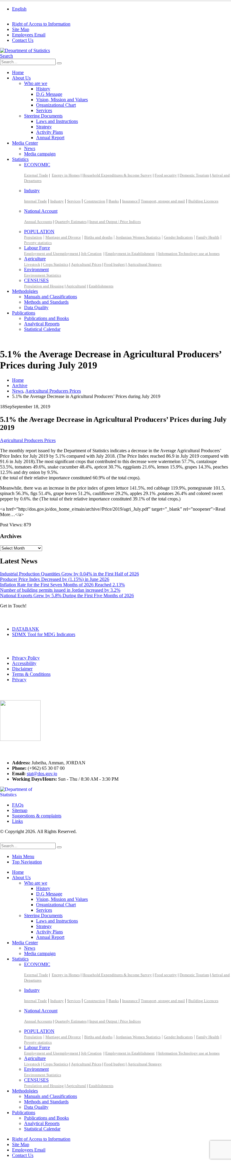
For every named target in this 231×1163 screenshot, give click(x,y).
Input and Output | (104, 221)
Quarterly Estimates (71, 221)
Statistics (20, 159)
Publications (23, 312)
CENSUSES (36, 280)
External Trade (36, 175)
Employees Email (28, 34)
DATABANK (25, 629)
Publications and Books (46, 318)
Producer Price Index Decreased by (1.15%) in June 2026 (54, 579)
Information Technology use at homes (189, 253)
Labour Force (37, 247)
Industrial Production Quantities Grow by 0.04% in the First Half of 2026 (69, 573)
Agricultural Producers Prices (28, 440)
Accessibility (24, 663)
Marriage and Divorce (63, 237)
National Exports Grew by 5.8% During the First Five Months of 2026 (67, 595)
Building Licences (203, 201)
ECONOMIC (37, 164)
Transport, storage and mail (163, 201)
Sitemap (19, 810)
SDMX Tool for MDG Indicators (43, 634)
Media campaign (40, 153)
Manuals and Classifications (50, 296)
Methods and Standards (46, 302)
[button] (6, 55)
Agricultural (76, 286)
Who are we (35, 83)
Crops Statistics (55, 264)
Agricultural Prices (86, 264)
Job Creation (91, 253)
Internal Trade (35, 201)
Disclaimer (22, 668)
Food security (166, 175)
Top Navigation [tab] (27, 861)
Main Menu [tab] (23, 856)
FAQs (17, 804)
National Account (40, 211)
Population (33, 237)
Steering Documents (43, 115)
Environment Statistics (42, 275)
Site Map (20, 29)
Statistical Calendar (42, 329)
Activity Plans (49, 132)
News (29, 148)
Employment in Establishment (130, 253)
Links (17, 821)
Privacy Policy (26, 657)
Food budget (114, 264)
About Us (21, 77)
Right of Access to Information (41, 24)
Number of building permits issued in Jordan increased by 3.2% (60, 590)
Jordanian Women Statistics (138, 237)
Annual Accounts (38, 221)
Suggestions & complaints (36, 815)
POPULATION (39, 231)
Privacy (19, 679)
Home (18, 72)
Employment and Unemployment (51, 253)
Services (44, 110)
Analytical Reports (42, 323)
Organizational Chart (56, 105)
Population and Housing (44, 286)
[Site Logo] (25, 50)
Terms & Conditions (31, 674)
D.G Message (49, 94)
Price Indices (130, 221)
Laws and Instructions (57, 121)
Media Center (25, 143)
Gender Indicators (178, 237)
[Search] (59, 63)
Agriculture (35, 258)
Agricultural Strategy (145, 264)
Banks (114, 201)
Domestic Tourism (194, 175)
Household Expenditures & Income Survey (117, 175)
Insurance (130, 201)
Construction (94, 201)
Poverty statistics (38, 242)
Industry (32, 190)
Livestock (32, 264)
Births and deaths (98, 237)
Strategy (44, 126)
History (43, 88)
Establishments (101, 286)
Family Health (207, 237)
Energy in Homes (66, 175)
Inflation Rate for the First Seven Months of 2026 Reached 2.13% (62, 584)
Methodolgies (25, 291)
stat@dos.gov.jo (42, 773)
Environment (36, 269)
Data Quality (36, 307)
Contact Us (22, 40)
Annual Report (50, 137)
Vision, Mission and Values (62, 99)
